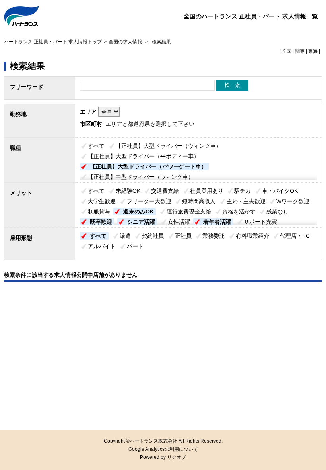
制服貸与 (99, 211)
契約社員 (153, 236)
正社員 (183, 236)
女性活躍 (179, 222)
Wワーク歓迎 (292, 201)
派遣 (125, 236)
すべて (96, 146)
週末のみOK (138, 211)
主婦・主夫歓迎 (246, 201)
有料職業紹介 (252, 236)
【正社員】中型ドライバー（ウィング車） (141, 177)
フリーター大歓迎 (149, 201)
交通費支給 (165, 191)
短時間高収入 (198, 201)
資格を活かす (239, 211)
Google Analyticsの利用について (163, 449)
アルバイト (102, 246)
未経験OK (128, 191)
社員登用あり (206, 191)
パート (135, 246)
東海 (313, 51)
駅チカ (242, 191)
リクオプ (176, 457)
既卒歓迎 (101, 222)
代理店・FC (295, 236)
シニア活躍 (141, 222)
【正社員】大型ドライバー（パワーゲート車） (148, 166)
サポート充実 (260, 222)
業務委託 (213, 236)
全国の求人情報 (126, 42)
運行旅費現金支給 (189, 211)
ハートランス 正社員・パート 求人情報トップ (53, 42)
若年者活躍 (217, 222)
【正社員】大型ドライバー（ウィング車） (168, 146)
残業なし (277, 211)
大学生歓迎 (102, 201)
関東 (300, 51)
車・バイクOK (280, 191)
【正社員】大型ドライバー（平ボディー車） (143, 156)
